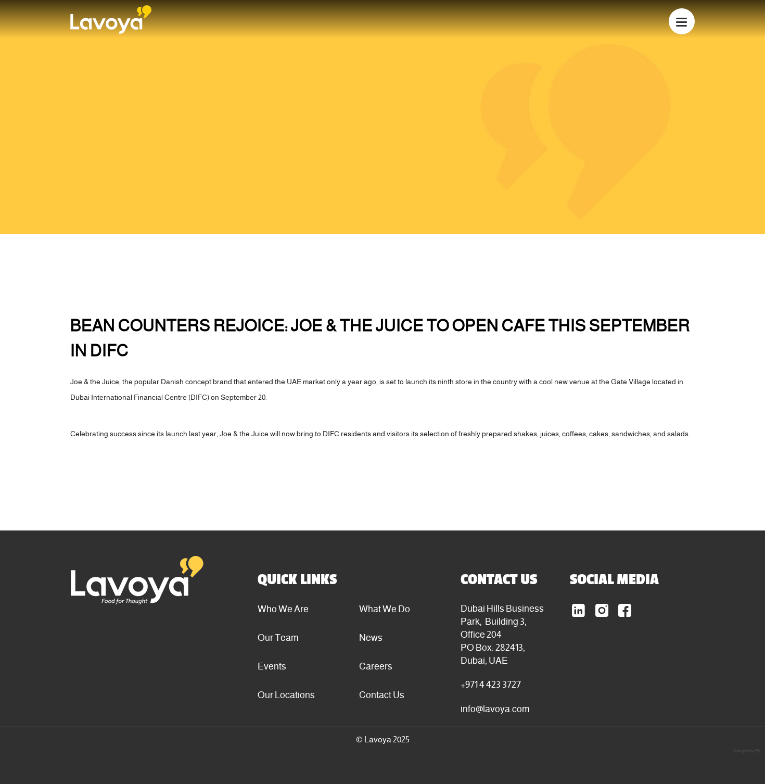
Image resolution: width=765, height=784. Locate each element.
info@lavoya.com (495, 709)
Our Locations (286, 695)
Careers (375, 666)
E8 (757, 751)
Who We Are (283, 609)
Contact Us (381, 695)
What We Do (384, 609)
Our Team (278, 637)
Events (272, 666)
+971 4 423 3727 (491, 684)
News (370, 637)
